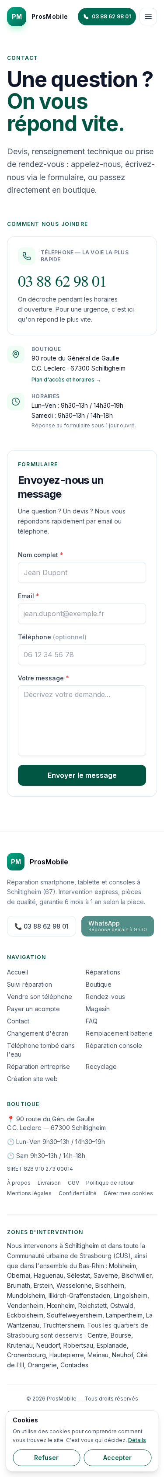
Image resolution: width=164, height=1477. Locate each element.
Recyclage (101, 1066)
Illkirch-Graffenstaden (79, 1295)
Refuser (46, 1457)
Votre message (43, 678)
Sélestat (78, 1275)
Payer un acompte (33, 1008)
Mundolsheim (26, 1295)
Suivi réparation (29, 984)
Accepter (117, 1457)
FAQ (92, 1021)
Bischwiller (136, 1275)
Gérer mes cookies (128, 1193)
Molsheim (122, 1265)
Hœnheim (61, 1305)
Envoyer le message (82, 775)
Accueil (17, 972)
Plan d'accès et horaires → (66, 379)
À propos (19, 1182)
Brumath (18, 1285)
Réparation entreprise (38, 1066)
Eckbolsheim (25, 1315)
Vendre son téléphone (39, 996)
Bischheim (109, 1285)
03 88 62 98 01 (62, 280)
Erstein (43, 1285)
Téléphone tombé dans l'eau (41, 1050)
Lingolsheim (130, 1295)
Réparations (103, 972)
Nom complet (40, 554)
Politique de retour (110, 1182)
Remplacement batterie (119, 1033)
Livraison (49, 1182)
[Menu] (148, 16)
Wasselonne (74, 1285)
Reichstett (92, 1305)
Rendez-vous (105, 996)
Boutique (99, 984)
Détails (137, 1440)
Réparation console (114, 1045)
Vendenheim (25, 1305)
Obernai (18, 1275)
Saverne (106, 1275)
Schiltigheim (82, 1245)
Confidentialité (78, 1193)
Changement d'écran (37, 1033)
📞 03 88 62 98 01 (41, 926)
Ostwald (121, 1305)
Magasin (98, 1008)
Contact (18, 1021)
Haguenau (48, 1275)
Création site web (32, 1078)
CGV (73, 1182)
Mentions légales (29, 1193)
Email (28, 596)
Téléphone (52, 637)
